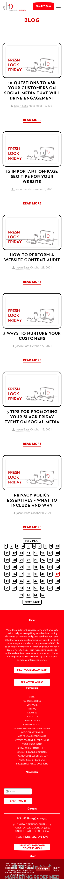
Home (32, 697)
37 (21, 574)
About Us (32, 713)
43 (7, 581)
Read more (32, 120)
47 (35, 581)
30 (28, 567)
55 (35, 588)
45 (21, 581)
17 (50, 553)
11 (7, 553)
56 (42, 588)
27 (7, 567)
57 (50, 588)
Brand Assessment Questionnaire (32, 729)
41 (50, 574)
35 (7, 574)
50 (57, 581)
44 (14, 581)
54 (28, 588)
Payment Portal (32, 725)
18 (57, 553)
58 (57, 588)
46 (28, 581)
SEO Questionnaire (32, 744)
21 (21, 560)
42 (57, 574)
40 (42, 574)
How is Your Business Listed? (32, 756)
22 (28, 560)
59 (21, 595)
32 (42, 567)
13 (21, 553)
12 (14, 553)
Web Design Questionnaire (32, 736)
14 (28, 553)
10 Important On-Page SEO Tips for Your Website (32, 177)
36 (14, 574)
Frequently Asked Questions (32, 764)
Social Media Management (32, 748)
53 (21, 588)
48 (42, 581)
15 (35, 553)
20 (14, 560)
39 (35, 574)
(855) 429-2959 (39, 818)
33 (50, 567)
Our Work (32, 705)
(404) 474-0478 (40, 837)
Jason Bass (21, 106)
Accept (43, 869)
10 (57, 546)
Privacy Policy (32, 721)
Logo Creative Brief (32, 733)
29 (21, 567)
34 (57, 567)
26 (57, 560)
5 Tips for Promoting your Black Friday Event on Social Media (32, 417)
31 (35, 567)
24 (42, 560)
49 (50, 581)
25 (50, 560)
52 (14, 588)
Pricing (32, 709)
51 (7, 588)
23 (35, 560)
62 (42, 595)
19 (7, 560)
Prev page (32, 541)
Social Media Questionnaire (32, 752)
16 (42, 553)
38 (28, 574)
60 (28, 595)
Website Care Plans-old (32, 760)
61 (35, 595)
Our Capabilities (32, 701)
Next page (32, 602)
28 (14, 567)
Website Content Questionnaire (32, 740)
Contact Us (32, 717)
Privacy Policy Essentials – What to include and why (32, 500)
